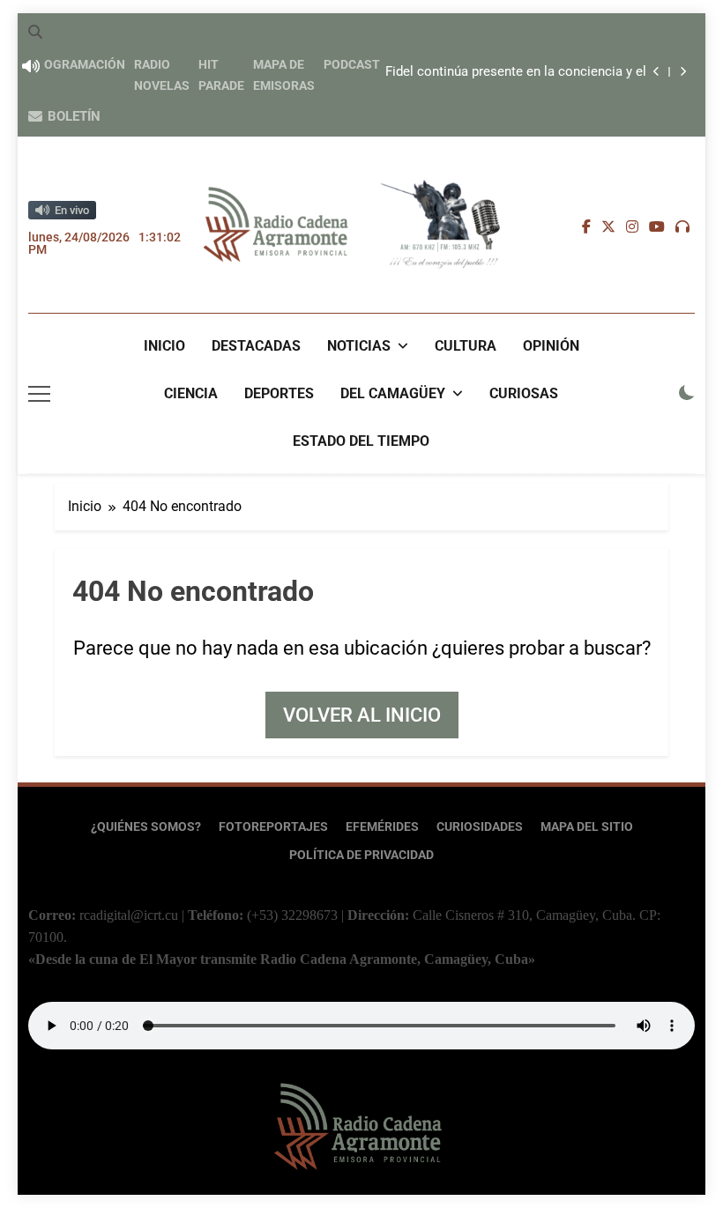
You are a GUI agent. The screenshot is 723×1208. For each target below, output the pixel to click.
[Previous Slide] (656, 71)
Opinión (551, 345)
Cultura (465, 345)
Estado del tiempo (361, 441)
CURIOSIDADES (479, 826)
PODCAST (352, 64)
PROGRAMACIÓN (76, 64)
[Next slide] (683, 71)
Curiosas (523, 393)
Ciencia (191, 393)
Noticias (359, 345)
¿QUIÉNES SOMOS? (146, 826)
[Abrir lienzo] (39, 393)
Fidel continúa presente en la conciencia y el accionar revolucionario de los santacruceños (511, 72)
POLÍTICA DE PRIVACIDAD (361, 855)
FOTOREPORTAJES (273, 826)
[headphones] (682, 227)
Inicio (164, 345)
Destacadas (256, 345)
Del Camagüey (392, 393)
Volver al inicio (362, 715)
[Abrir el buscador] (35, 32)
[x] (608, 227)
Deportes (279, 393)
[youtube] (657, 227)
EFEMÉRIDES (382, 826)
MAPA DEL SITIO (586, 826)
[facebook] (586, 227)
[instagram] (632, 227)
